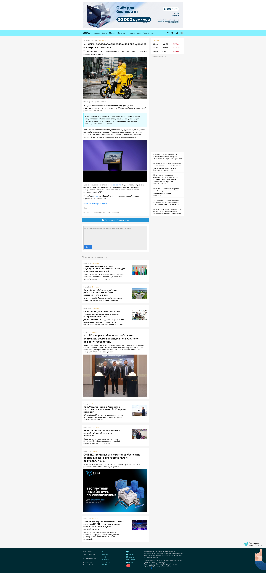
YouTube (130, 562)
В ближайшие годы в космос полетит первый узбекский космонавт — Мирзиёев (101, 433)
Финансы (95, 519)
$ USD (155, 44)
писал (95, 196)
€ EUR (155, 48)
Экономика (96, 263)
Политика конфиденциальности (109, 561)
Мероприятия (148, 33)
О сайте (104, 557)
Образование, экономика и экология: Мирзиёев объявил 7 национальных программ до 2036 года (102, 314)
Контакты (105, 552)
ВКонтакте (131, 559)
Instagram (131, 557)
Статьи (104, 33)
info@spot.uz (153, 568)
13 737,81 (164, 48)
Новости (96, 33)
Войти (88, 247)
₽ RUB (155, 51)
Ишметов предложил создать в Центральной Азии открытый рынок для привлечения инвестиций (104, 268)
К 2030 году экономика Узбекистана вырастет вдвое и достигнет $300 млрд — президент (104, 409)
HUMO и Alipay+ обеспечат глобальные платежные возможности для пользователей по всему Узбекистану (111, 338)
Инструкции (122, 33)
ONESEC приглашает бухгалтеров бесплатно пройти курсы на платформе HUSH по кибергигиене (111, 457)
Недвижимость (135, 33)
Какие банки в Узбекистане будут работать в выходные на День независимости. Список (100, 292)
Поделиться (114, 212)
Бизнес (94, 332)
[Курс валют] (177, 33)
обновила (117, 185)
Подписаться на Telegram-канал (116, 220)
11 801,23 (164, 44)
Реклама (105, 554)
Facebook (131, 554)
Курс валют (156, 40)
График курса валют (158, 56)
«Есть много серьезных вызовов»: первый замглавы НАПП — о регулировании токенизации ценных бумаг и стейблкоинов (104, 525)
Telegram (131, 552)
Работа (104, 564)
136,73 (163, 51)
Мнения (112, 33)
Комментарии (100, 212)
